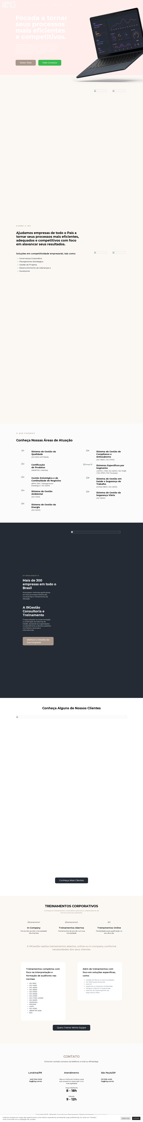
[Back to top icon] (71, 1110)
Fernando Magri (100, 1115)
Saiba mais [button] (125, 1118)
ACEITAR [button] (136, 1118)
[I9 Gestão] (9, 4)
